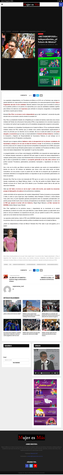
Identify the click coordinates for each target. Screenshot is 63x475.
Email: (5, 357)
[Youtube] (35, 465)
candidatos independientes (19, 264)
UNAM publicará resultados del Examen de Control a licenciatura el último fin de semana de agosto (51, 315)
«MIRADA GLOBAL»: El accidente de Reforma (47, 279)
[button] (47, 362)
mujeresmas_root (43, 44)
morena (6, 264)
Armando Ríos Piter (41, 264)
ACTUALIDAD (40, 33)
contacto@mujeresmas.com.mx (35, 456)
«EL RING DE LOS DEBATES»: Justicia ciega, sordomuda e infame (17, 280)
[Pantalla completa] (57, 373)
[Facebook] (27, 465)
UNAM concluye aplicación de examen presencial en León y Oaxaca (49, 334)
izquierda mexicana (31, 264)
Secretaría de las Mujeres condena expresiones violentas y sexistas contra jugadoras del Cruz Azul (12, 334)
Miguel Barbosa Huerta (53, 264)
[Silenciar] (55, 373)
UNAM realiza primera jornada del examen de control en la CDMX (31, 333)
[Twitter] (31, 465)
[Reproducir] (36, 373)
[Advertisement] (31, 19)
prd (10, 264)
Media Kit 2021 (34, 453)
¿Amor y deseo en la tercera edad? (12, 314)
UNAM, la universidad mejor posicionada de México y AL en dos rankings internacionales (31, 315)
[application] (47, 362)
